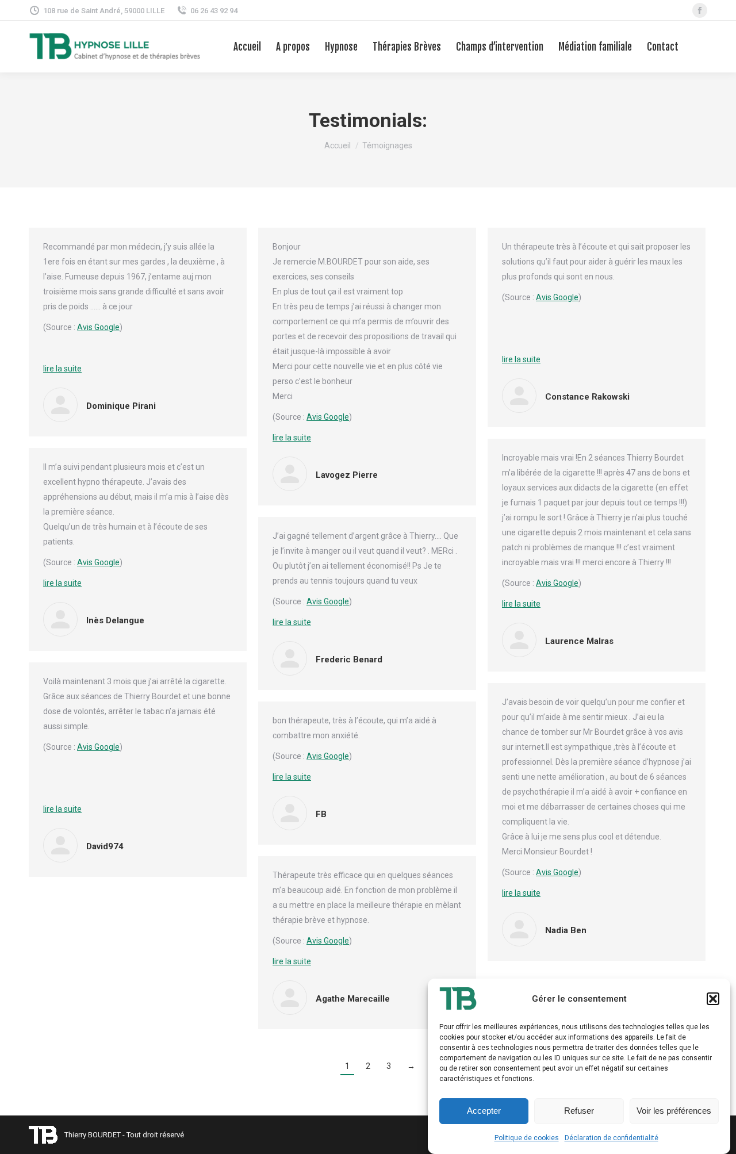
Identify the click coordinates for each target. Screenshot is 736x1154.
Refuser (579, 1111)
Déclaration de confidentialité (611, 1138)
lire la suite (62, 368)
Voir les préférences (674, 1111)
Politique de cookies (526, 1138)
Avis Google (98, 327)
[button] (713, 999)
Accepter (484, 1111)
